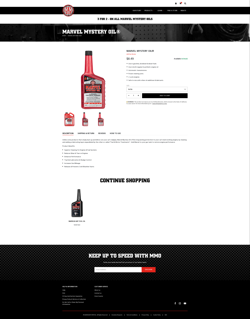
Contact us (97, 293)
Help (63, 290)
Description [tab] (68, 133)
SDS (166, 315)
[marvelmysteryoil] (68, 10)
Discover (148, 269)
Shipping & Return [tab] (86, 133)
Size (127, 86)
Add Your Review (131, 54)
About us (97, 290)
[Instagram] (180, 303)
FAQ (63, 293)
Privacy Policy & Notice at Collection (74, 299)
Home (64, 35)
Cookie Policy (157, 315)
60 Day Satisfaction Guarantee (72, 296)
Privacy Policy (145, 315)
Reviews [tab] (102, 133)
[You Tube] (185, 303)
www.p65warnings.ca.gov (159, 103)
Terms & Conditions (132, 315)
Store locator (98, 296)
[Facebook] (175, 303)
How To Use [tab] (115, 133)
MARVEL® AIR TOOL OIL (77, 221)
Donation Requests (117, 315)
